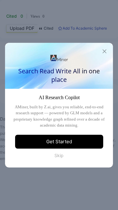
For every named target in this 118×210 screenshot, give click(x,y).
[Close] (104, 51)
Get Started (59, 142)
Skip (59, 155)
